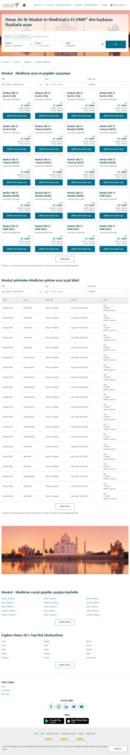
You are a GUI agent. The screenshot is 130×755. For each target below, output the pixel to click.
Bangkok (47, 641)
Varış (46, 79)
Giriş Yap (50, 5)
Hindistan (27, 62)
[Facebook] (51, 707)
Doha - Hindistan (7, 603)
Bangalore (5, 658)
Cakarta (47, 658)
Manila (4, 654)
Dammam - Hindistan (51, 603)
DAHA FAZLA (65, 622)
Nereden (8, 43)
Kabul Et (118, 749)
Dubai (88, 654)
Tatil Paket (78, 5)
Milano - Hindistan (50, 607)
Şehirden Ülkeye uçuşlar (69, 733)
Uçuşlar (16, 62)
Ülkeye (36, 733)
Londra (46, 650)
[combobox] (17, 45)
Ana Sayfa (5, 62)
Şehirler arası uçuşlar (52, 733)
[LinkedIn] (66, 707)
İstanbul (47, 654)
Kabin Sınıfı (91, 79)
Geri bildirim (6, 690)
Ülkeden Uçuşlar (91, 733)
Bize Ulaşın (5, 694)
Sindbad (104, 5)
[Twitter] (74, 707)
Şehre (42, 733)
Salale (4, 641)
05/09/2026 (70, 46)
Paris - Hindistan (49, 611)
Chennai (89, 646)
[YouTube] (81, 707)
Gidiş (68, 43)
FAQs (3, 687)
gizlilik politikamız (56, 747)
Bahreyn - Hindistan (8, 615)
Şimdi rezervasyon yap (16, 116)
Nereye (38, 43)
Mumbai (89, 650)
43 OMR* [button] (78, 20)
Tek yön (7, 37)
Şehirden (81, 733)
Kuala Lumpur (91, 658)
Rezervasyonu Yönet (64, 5)
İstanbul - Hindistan (93, 615)
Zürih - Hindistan (92, 607)
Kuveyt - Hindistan (8, 599)
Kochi (3, 646)
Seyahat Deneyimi (92, 5)
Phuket (88, 641)
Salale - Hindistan (92, 611)
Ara (115, 44)
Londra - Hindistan (92, 603)
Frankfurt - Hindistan (9, 611)
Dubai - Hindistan (50, 599)
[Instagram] (59, 707)
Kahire (46, 646)
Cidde (3, 650)
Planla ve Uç (40, 5)
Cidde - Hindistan (8, 607)
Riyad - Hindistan (92, 599)
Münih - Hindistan (50, 615)
